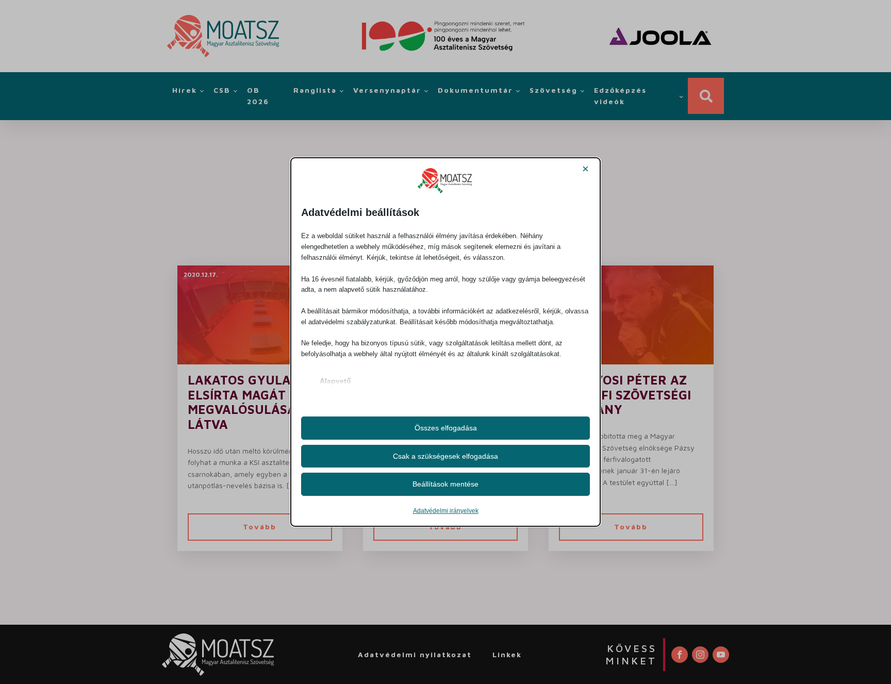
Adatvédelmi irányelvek (445, 510)
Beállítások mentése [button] (445, 484)
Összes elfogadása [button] (446, 428)
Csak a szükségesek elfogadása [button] (445, 456)
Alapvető (335, 381)
